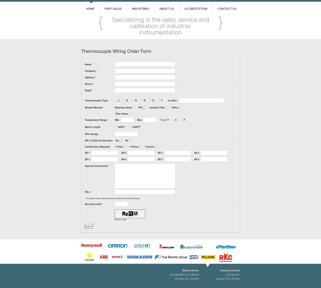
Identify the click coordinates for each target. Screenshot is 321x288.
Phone (89, 84)
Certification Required (97, 146)
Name (88, 64)
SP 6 (123, 159)
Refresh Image (121, 219)
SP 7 (160, 159)
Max (139, 119)
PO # (87, 192)
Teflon (175, 107)
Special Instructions (97, 166)
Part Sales (113, 8)
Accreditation (195, 8)
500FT (121, 127)
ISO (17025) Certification (99, 140)
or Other (172, 100)
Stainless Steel (123, 107)
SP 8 (196, 159)
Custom (149, 146)
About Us (166, 8)
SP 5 (87, 159)
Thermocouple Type (96, 100)
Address (90, 77)
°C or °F (164, 119)
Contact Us (227, 8)
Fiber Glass (121, 113)
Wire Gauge (91, 134)
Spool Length (92, 127)
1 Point (119, 146)
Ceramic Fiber (157, 107)
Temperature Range (96, 119)
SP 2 (123, 152)
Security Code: (94, 204)
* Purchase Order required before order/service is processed (112, 198)
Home (90, 8)
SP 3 (160, 152)
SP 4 (196, 152)
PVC (140, 107)
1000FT (136, 127)
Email (88, 90)
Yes (117, 140)
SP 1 (87, 152)
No (127, 140)
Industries (140, 8)
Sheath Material (94, 107)
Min (117, 119)
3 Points (134, 146)
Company (91, 70)
